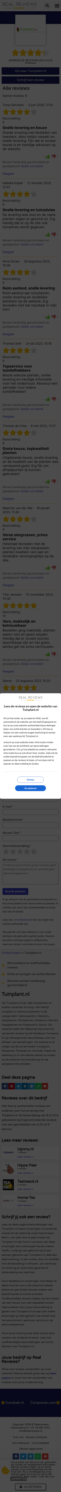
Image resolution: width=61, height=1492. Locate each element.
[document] (30, 746)
